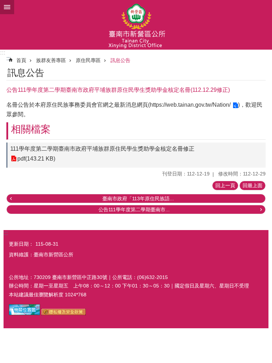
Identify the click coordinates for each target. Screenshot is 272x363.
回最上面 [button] (252, 185)
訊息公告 (120, 60)
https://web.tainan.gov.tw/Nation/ (190, 105)
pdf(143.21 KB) (36, 159)
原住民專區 (88, 60)
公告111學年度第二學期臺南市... (134, 209)
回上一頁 (225, 185)
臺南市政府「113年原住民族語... (138, 198)
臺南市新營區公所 (136, 25)
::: (2, 53)
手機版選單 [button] (7, 7)
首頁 (21, 60)
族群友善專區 (51, 60)
